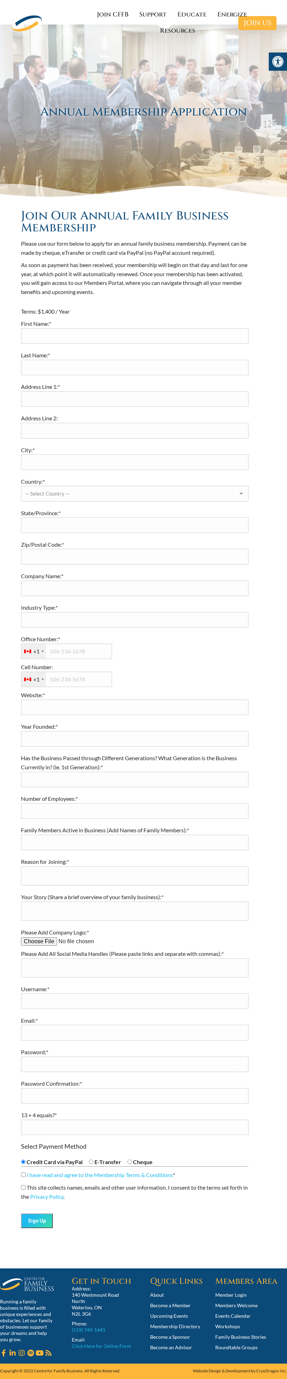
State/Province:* (41, 513)
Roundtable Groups (236, 1347)
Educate (191, 14)
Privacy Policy (46, 1196)
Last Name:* (35, 355)
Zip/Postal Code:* (42, 544)
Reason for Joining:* (45, 861)
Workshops (227, 1326)
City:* (28, 450)
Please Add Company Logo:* (55, 932)
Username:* (35, 989)
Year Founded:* (39, 726)
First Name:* (36, 323)
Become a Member (170, 1305)
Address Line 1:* (40, 386)
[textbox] (66, 651)
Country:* (33, 481)
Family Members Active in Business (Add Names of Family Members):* (105, 830)
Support (153, 14)
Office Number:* (40, 639)
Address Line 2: (39, 418)
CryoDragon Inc (271, 1370)
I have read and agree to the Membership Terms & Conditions (100, 1174)
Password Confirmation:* (51, 1083)
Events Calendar (233, 1316)
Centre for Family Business (58, 1370)
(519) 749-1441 (88, 1330)
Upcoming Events (169, 1316)
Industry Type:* (39, 607)
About (157, 1295)
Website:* (33, 695)
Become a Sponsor (170, 1337)
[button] (278, 61)
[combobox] (33, 651)
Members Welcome (236, 1305)
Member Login (231, 1295)
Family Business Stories (240, 1337)
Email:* (29, 1020)
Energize (232, 14)
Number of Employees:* (49, 798)
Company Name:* (42, 576)
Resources (177, 30)
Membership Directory (175, 1326)
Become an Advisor (171, 1347)
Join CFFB (112, 14)
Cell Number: (37, 667)
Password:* (34, 1052)
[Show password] (238, 1066)
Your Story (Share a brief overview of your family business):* (92, 897)
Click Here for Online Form (101, 1346)
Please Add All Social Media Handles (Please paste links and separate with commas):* (122, 953)
